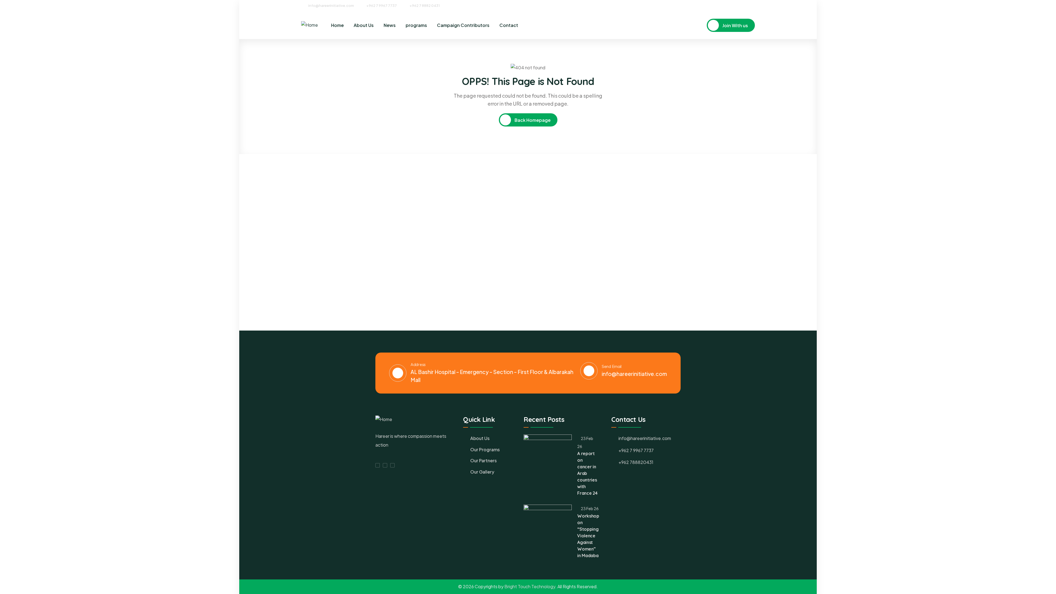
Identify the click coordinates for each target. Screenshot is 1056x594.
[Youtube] (753, 5)
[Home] (309, 25)
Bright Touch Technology (529, 586)
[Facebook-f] (377, 465)
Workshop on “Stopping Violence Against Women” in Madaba (588, 535)
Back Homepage (532, 120)
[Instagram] (743, 5)
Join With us (735, 25)
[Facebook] (733, 5)
